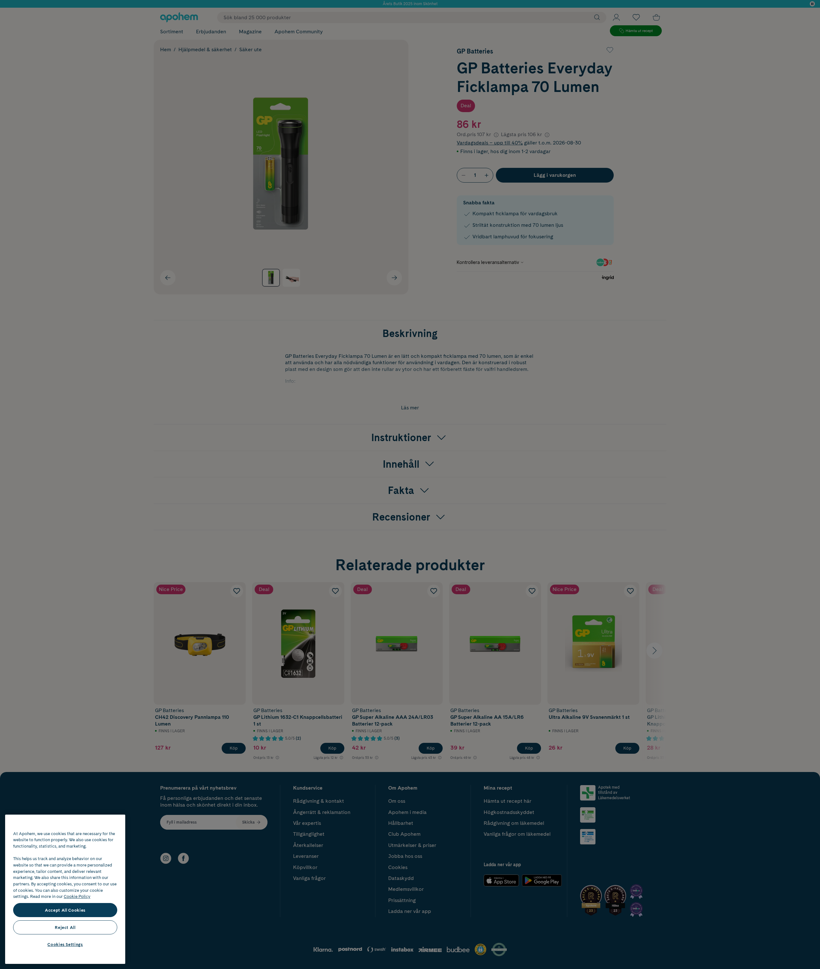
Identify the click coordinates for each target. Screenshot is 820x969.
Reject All (65, 927)
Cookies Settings (65, 944)
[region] (65, 889)
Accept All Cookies (65, 910)
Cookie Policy (77, 896)
